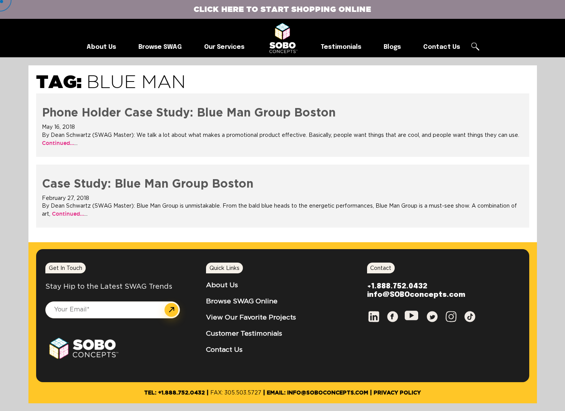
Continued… (58, 143)
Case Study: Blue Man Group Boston (147, 184)
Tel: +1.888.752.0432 (174, 393)
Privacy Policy (397, 393)
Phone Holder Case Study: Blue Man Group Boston (189, 113)
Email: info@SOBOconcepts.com (317, 393)
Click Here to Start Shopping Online (282, 9)
